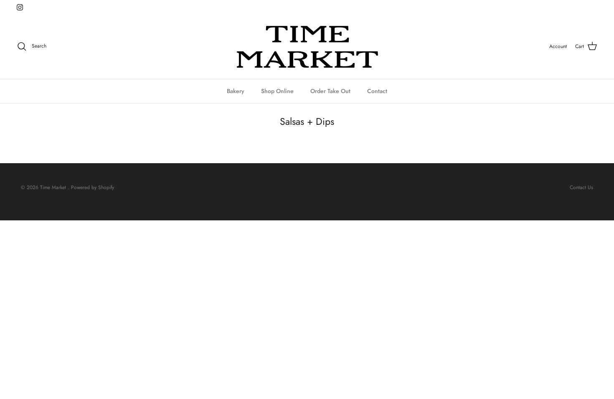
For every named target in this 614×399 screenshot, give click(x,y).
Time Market (54, 187)
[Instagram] (20, 7)
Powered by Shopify (92, 187)
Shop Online (277, 91)
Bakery (235, 91)
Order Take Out (330, 91)
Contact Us (581, 187)
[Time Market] (307, 47)
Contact (377, 91)
